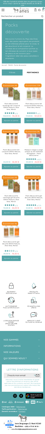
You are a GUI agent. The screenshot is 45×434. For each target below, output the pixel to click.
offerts (33, 307)
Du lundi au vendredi (34, 321)
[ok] (36, 375)
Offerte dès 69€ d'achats (11, 323)
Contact (22, 411)
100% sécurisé (11, 292)
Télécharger (20, 407)
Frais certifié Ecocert (11, 307)
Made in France (34, 292)
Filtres (12, 72)
